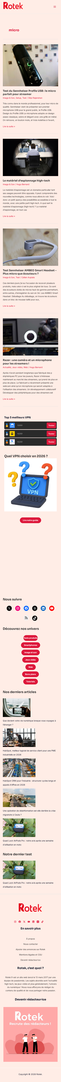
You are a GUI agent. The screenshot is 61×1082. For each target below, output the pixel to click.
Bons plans (30, 674)
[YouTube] (51, 608)
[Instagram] (17, 608)
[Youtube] (29, 922)
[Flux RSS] (26, 617)
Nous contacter (30, 944)
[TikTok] (34, 618)
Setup (18, 98)
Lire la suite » (9, 126)
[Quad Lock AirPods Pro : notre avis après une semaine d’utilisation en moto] (19, 827)
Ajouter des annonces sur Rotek (30, 949)
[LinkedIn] (43, 608)
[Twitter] (24, 922)
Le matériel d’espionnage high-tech (26, 180)
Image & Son (9, 98)
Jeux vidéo (17, 367)
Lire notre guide (30, 520)
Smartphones (30, 645)
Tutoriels (30, 681)
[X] (9, 608)
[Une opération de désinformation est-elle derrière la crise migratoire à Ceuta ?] (19, 798)
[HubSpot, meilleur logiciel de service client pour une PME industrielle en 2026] (19, 737)
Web (26, 367)
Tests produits (31, 638)
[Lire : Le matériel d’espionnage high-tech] (30, 157)
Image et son (30, 652)
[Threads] (34, 608)
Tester (51, 425)
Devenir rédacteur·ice (30, 960)
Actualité (7, 367)
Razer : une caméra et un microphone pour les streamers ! (27, 362)
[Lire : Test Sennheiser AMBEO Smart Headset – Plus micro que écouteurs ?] (30, 247)
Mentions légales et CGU (30, 954)
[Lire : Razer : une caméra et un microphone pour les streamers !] (30, 336)
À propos (30, 938)
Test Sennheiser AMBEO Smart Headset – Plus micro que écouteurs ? (29, 272)
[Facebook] (26, 608)
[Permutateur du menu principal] (55, 7)
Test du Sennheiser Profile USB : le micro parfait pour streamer (29, 92)
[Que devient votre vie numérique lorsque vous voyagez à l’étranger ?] (16, 707)
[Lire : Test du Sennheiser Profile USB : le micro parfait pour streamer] (30, 65)
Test (24, 98)
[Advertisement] (30, 561)
